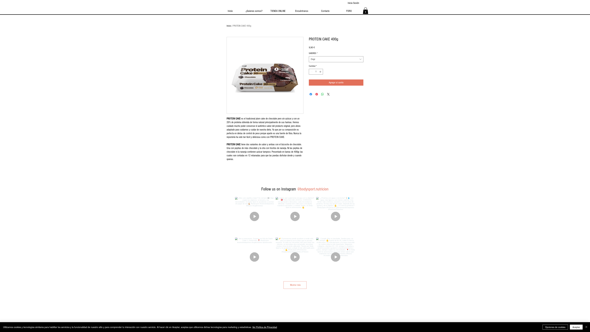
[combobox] (336, 59)
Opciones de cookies (555, 327)
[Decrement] (311, 71)
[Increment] (321, 71)
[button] (365, 10)
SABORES (313, 53)
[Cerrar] (586, 327)
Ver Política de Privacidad (264, 327)
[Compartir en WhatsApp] (322, 94)
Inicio (229, 25)
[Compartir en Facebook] (311, 94)
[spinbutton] (316, 71)
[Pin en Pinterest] (317, 94)
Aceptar (576, 327)
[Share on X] (328, 94)
